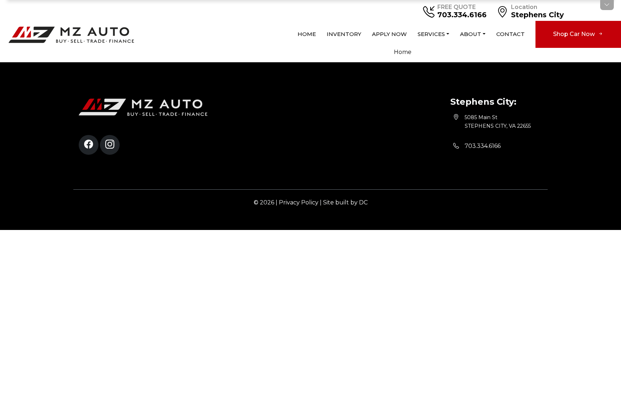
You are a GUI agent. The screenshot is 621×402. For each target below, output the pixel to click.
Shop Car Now (574, 34)
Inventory (344, 34)
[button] (88, 145)
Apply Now (389, 34)
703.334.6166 (462, 14)
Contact (510, 34)
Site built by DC (345, 202)
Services (431, 34)
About (470, 34)
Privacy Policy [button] (298, 202)
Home (307, 34)
